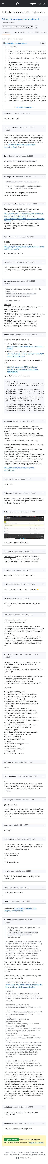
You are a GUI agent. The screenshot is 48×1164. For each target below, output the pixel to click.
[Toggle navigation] (3, 3)
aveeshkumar (9, 262)
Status (27, 1152)
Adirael (5, 19)
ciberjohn (7, 570)
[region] (24, 74)
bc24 (6, 113)
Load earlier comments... (24, 107)
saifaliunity (8, 1107)
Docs (41, 1152)
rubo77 (7, 335)
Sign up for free (11, 1140)
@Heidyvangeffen (10, 805)
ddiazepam (8, 762)
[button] (32, 27)
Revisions (19, 32)
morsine (7, 871)
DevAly (6, 887)
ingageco (7, 479)
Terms (7, 1152)
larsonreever (9, 127)
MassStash (8, 920)
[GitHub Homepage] (17, 1158)
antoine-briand (10, 204)
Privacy (13, 1152)
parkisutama (9, 281)
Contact (5, 1154)
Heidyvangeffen (10, 776)
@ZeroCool (8, 209)
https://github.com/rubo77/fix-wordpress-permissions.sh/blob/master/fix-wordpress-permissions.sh (22, 369)
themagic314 (9, 177)
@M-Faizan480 (10, 556)
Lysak (6, 825)
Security (20, 1152)
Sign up (42, 4)
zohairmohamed (10, 654)
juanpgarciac (9, 839)
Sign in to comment (36, 1143)
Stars (34, 32)
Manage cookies (15, 1154)
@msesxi (7, 304)
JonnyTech (8, 551)
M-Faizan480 (9, 493)
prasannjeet (8, 584)
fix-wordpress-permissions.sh (24, 19)
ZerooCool (8, 156)
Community (34, 1152)
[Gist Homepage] (17, 3)
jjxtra (6, 598)
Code (7, 32)
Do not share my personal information (33, 1154)
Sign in (33, 4)
